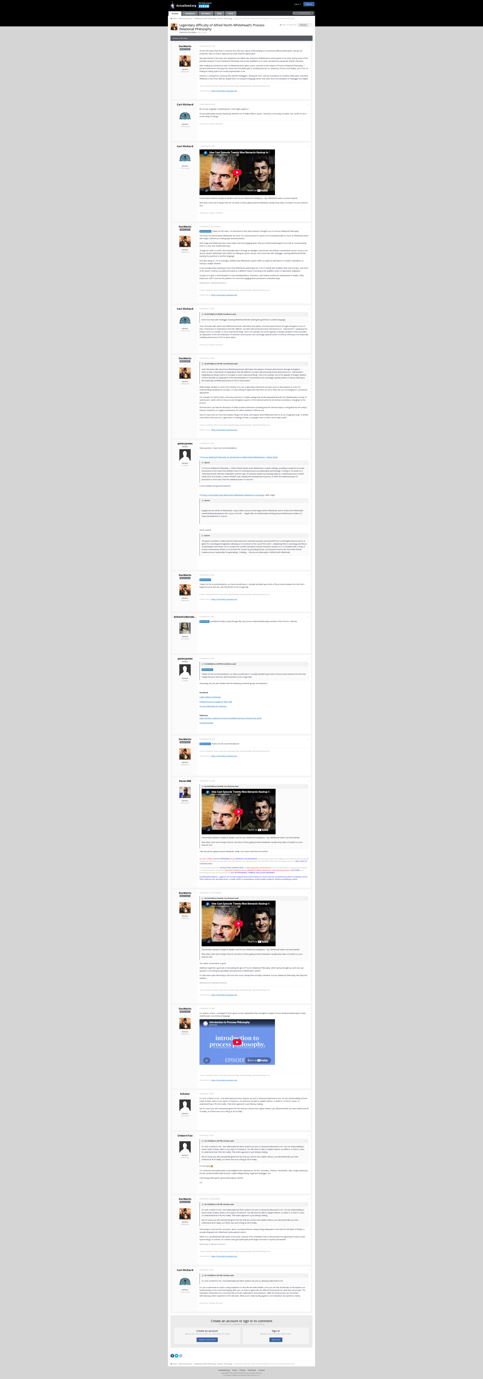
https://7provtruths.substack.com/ (224, 91)
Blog (219, 13)
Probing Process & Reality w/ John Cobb (215, 702)
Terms (234, 1370)
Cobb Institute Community (210, 697)
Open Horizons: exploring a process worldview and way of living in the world (230, 718)
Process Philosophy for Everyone (212, 706)
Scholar (185, 1093)
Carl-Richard (185, 104)
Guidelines (190, 13)
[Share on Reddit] (181, 1355)
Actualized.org (224, 1370)
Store (230, 13)
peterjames (185, 443)
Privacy (242, 1370)
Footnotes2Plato (206, 723)
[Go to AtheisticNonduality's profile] (185, 628)
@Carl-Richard (205, 231)
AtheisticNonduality (187, 616)
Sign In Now (276, 1340)
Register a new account (207, 1340)
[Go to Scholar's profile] (185, 1105)
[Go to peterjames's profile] (185, 455)
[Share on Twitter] (176, 1356)
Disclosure (252, 1370)
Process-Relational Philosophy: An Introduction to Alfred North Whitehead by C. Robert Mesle (239, 457)
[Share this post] (308, 46)
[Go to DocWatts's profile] (174, 26)
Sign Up (309, 4)
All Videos (206, 13)
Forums (175, 13)
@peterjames (205, 580)
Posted (207, 46)
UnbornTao (185, 1135)
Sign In (297, 4)
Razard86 (185, 781)
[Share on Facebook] (172, 1356)
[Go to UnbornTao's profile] (185, 1147)
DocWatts (192, 32)
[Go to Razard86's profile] (185, 792)
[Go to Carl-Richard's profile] (185, 116)
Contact (261, 1370)
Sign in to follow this (289, 25)
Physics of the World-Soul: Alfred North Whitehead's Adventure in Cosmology (233, 495)
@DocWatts (204, 621)
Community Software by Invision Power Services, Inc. (241, 1375)
